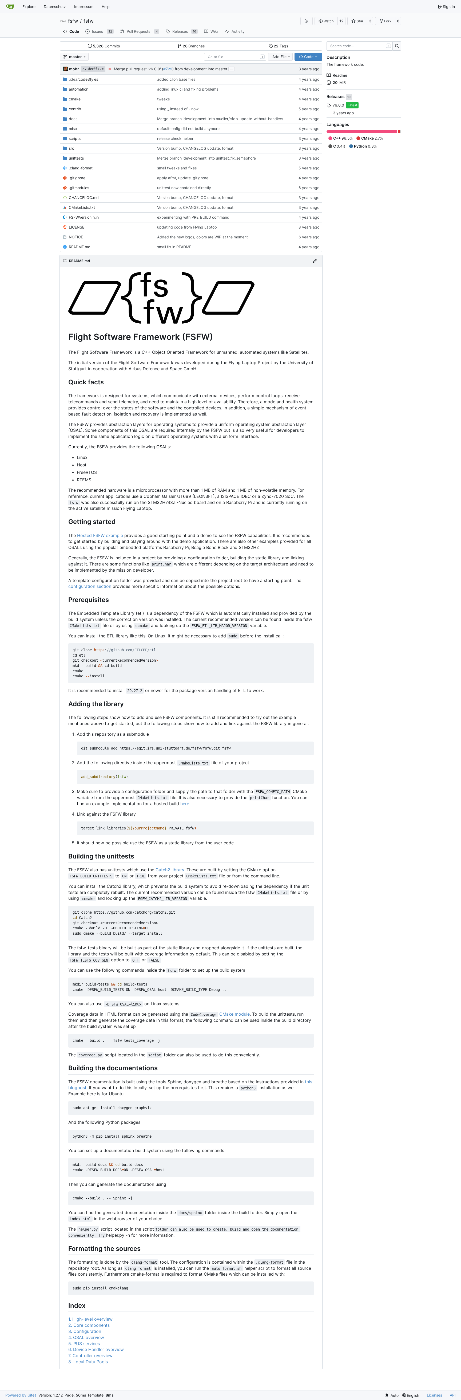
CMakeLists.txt (82, 207)
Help (106, 6)
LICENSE (76, 227)
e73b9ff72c (93, 69)
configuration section (89, 586)
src (71, 148)
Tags (281, 46)
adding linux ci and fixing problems (187, 89)
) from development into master (199, 69)
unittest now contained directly (184, 187)
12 (341, 21)
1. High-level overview (90, 1319)
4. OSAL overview (86, 1337)
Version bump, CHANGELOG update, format (195, 148)
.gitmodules (79, 187)
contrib (75, 109)
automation (78, 89)
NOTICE (76, 237)
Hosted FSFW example (100, 535)
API (453, 1395)
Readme (340, 75)
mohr (74, 69)
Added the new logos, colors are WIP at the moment (202, 237)
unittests (76, 158)
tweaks (163, 99)
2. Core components (89, 1325)
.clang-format (81, 168)
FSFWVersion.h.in (84, 217)
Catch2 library (170, 869)
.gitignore (77, 178)
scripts (75, 138)
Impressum (83, 6)
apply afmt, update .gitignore (182, 178)
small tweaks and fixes (177, 168)
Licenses (434, 1395)
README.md (79, 247)
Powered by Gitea (21, 1395)
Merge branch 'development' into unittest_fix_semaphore (206, 158)
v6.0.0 (338, 105)
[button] (326, 21)
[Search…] (396, 46)
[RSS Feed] (306, 21)
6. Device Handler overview (96, 1349)
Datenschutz (55, 6)
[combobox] (235, 57)
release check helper (175, 138)
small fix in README (174, 247)
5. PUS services (84, 1343)
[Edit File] (315, 261)
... (231, 68)
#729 (167, 69)
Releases (336, 96)
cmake (75, 99)
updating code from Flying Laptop (187, 227)
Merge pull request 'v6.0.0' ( (138, 69)
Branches (194, 46)
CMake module (234, 1014)
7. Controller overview (90, 1355)
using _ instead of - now (177, 109)
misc (73, 128)
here (184, 803)
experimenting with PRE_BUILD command (193, 217)
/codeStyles (83, 79)
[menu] (391, 1395)
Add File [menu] (279, 56)
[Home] (10, 6)
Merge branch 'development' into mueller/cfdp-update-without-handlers (220, 118)
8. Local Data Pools (88, 1361)
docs (73, 118)
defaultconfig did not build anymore (188, 128)
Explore (28, 6)
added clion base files (176, 79)
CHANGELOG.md (84, 197)
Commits (106, 46)
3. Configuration (84, 1331)
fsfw (73, 21)
